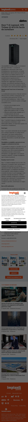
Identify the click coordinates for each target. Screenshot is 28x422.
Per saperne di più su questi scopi (19, 219)
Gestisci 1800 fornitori (7, 219)
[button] (24, 193)
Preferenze (14, 226)
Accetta (14, 222)
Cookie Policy (10, 229)
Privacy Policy (17, 229)
